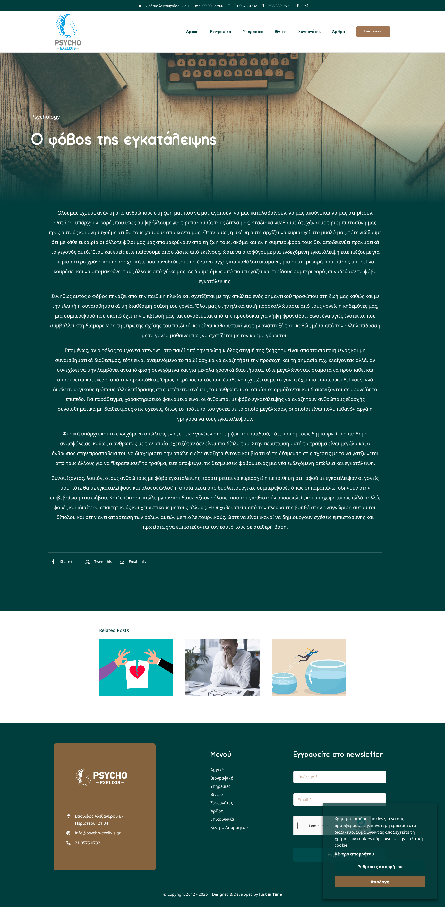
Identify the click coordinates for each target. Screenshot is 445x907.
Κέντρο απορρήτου (354, 854)
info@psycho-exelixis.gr (98, 833)
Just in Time (270, 894)
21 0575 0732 (245, 5)
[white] (101, 770)
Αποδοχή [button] (380, 882)
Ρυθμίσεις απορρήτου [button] (380, 866)
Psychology (45, 116)
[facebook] (297, 5)
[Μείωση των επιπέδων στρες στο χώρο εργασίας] (222, 667)
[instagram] (306, 5)
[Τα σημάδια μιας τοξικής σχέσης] (136, 667)
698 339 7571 (279, 5)
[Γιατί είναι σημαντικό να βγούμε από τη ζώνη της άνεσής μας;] (309, 667)
